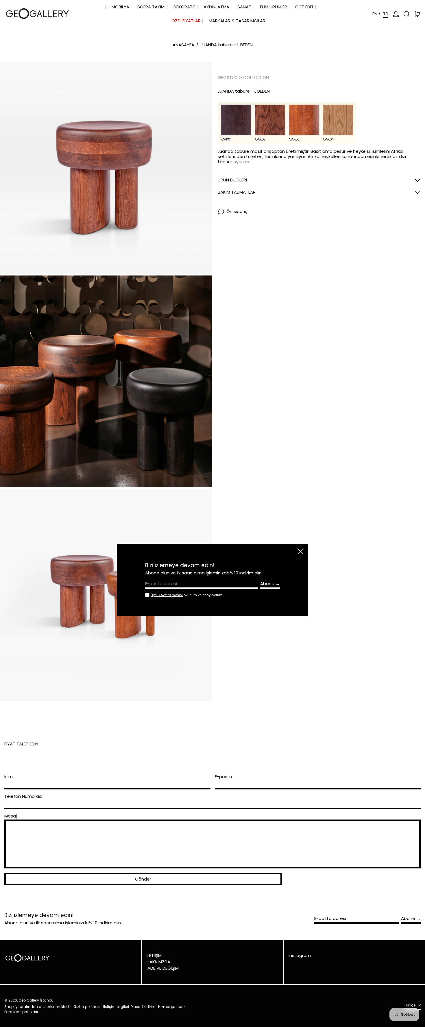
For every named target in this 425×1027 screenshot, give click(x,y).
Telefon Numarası (23, 796)
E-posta (223, 776)
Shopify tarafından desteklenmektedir (37, 1006)
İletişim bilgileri (116, 1006)
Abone (408, 918)
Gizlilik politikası (87, 1006)
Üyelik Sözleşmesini (167, 595)
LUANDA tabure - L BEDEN (227, 45)
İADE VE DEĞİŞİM (163, 968)
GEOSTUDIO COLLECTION (243, 77)
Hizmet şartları (170, 1006)
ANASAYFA (183, 45)
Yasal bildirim (143, 1006)
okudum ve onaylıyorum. (187, 595)
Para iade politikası (21, 1011)
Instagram (300, 955)
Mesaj (10, 816)
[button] (406, 14)
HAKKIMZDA (158, 962)
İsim (8, 776)
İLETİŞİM (154, 955)
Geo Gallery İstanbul (36, 1000)
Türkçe (410, 1005)
